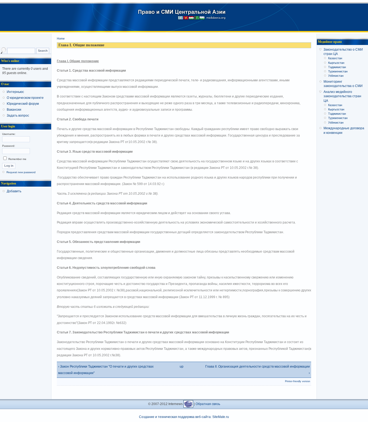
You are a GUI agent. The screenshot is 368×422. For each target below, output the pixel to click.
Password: (8, 145)
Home (61, 38)
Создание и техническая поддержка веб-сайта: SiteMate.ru (184, 416)
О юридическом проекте (25, 97)
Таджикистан (337, 67)
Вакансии (14, 109)
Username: (9, 133)
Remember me (17, 159)
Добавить (14, 191)
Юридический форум (23, 103)
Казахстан (335, 58)
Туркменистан (338, 71)
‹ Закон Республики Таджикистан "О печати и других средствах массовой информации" (106, 370)
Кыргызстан (336, 62)
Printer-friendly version (297, 381)
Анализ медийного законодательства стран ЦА (342, 96)
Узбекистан (335, 75)
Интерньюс (15, 91)
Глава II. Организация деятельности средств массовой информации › (257, 370)
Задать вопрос (18, 115)
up (181, 366)
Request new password (21, 172)
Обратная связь (208, 404)
